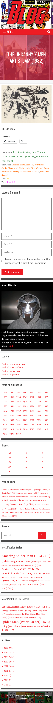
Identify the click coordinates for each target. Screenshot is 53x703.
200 (5, 420)
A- (43, 453)
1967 (12, 397)
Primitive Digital (26, 699)
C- (43, 462)
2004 (39, 420)
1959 (5, 392)
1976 (25, 401)
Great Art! (11, 182)
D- (43, 467)
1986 (45, 406)
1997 (32, 415)
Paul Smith (7, 161)
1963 (32, 392)
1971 (39, 397)
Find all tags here (10, 374)
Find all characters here (13, 364)
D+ (9, 467)
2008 (18, 424)
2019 (45, 429)
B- (43, 457)
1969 (25, 397)
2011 (39, 424)
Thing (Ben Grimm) (13, 626)
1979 (45, 401)
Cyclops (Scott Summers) (23, 165)
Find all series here (10, 371)
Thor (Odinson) (33, 627)
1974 (12, 401)
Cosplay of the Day (19, 500)
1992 (39, 411)
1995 (18, 415)
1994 (5, 415)
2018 (39, 429)
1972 (45, 397)
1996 (25, 415)
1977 (32, 401)
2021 (12, 434)
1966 (5, 397)
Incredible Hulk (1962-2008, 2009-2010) (25, 573)
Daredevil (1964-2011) (28, 565)
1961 (18, 392)
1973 (5, 401)
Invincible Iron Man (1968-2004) (15, 577)
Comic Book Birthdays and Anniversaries (20, 493)
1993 (45, 411)
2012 (45, 424)
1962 (25, 392)
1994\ (11, 415)
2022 (18, 434)
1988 (12, 411)
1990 (25, 411)
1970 (32, 397)
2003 (32, 420)
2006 (5, 424)
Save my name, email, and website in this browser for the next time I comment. (27, 261)
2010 (32, 424)
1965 (45, 392)
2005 (45, 420)
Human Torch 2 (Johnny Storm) (26, 611)
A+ (9, 453)
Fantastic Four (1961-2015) (20, 569)
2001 (18, 420)
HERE (10, 346)
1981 (12, 406)
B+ (9, 457)
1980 (5, 406)
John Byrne (41, 156)
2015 (18, 429)
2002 (25, 420)
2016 (25, 429)
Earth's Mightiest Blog (19, 695)
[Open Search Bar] (49, 32)
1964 (39, 392)
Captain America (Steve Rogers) (21, 606)
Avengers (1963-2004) (22, 561)
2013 (5, 429)
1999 (45, 415)
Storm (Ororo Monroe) (29, 172)
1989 (18, 411)
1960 (12, 392)
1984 (32, 406)
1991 (32, 411)
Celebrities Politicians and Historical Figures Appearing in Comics (26, 490)
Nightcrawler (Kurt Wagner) (31, 168)
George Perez (26, 156)
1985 (39, 406)
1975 (18, 401)
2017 (32, 429)
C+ (9, 462)
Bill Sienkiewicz (21, 152)
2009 (25, 424)
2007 (12, 424)
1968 (18, 397)
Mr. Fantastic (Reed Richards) (27, 618)
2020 (5, 434)
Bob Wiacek (38, 152)
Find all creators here (12, 367)
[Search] (42, 535)
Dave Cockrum (9, 156)
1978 (39, 401)
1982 (8, 178)
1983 (25, 406)
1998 (39, 415)
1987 (5, 411)
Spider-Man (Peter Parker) (25, 622)
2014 (12, 429)
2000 (12, 420)
